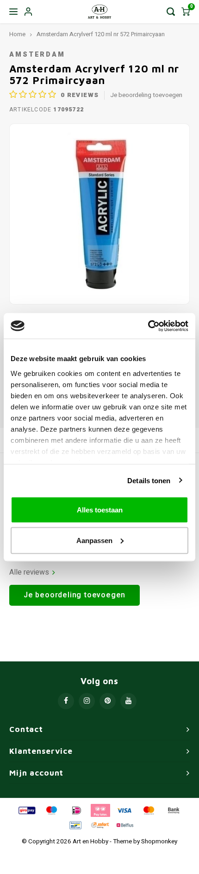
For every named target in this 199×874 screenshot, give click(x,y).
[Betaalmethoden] (26, 810)
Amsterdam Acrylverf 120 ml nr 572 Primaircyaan (101, 34)
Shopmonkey (159, 841)
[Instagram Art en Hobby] (87, 701)
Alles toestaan (100, 510)
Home (17, 34)
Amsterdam (37, 54)
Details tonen (148, 480)
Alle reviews (29, 572)
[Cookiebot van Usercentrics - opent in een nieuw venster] (147, 326)
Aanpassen (94, 540)
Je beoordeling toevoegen (146, 95)
